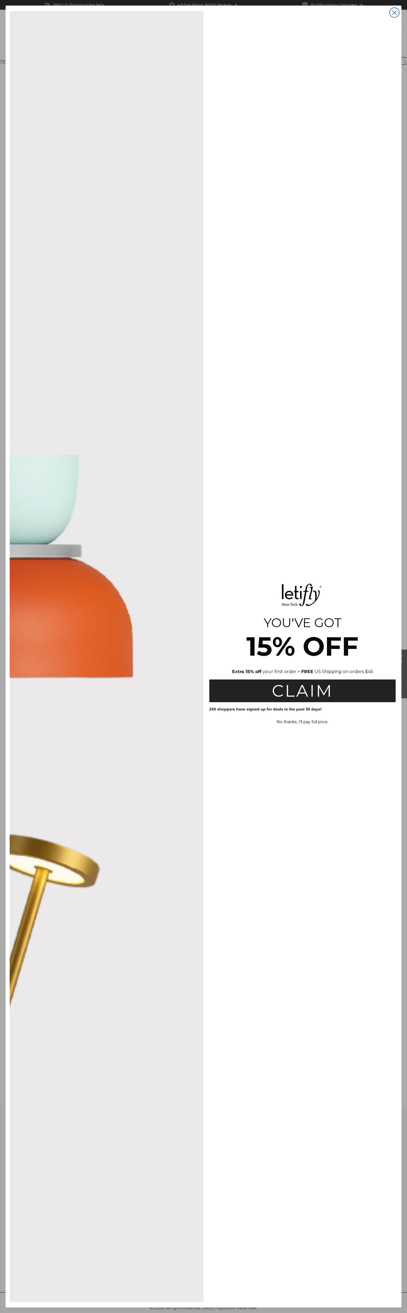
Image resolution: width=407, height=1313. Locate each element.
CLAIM (302, 691)
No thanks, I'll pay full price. (302, 721)
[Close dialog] (394, 12)
